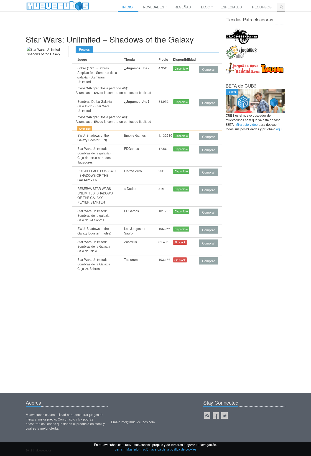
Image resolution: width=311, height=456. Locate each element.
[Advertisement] (122, 24)
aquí (279, 129)
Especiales (231, 7)
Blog (205, 7)
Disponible (181, 68)
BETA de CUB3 (241, 85)
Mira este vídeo (246, 124)
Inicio (127, 7)
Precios (84, 49)
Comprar (208, 69)
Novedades (153, 7)
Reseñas (182, 7)
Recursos (262, 7)
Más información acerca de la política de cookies (161, 449)
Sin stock (180, 242)
